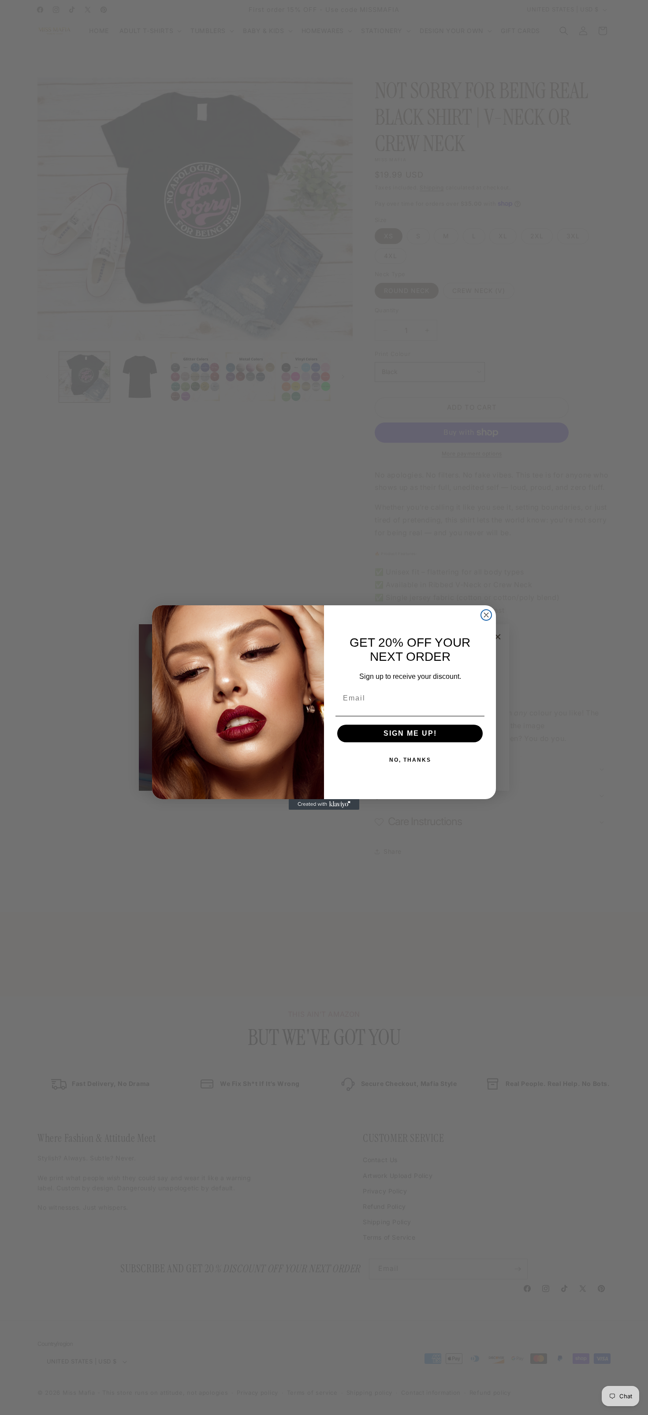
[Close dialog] (486, 615)
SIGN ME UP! (410, 733)
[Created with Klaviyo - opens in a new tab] (324, 804)
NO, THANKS (410, 760)
